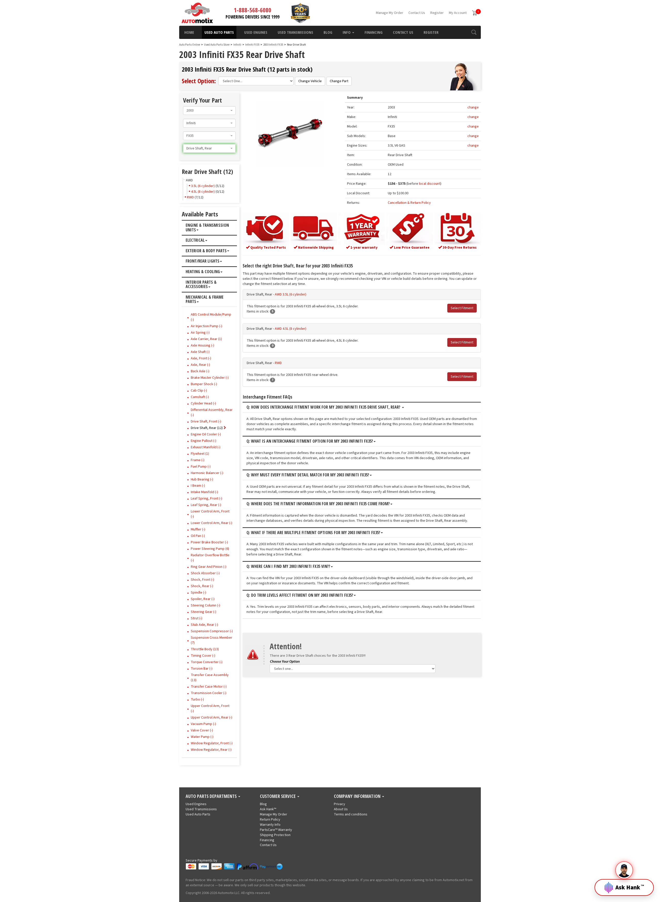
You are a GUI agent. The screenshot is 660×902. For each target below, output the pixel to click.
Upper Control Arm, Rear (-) (211, 717)
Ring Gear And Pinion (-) (208, 566)
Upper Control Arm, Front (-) (210, 708)
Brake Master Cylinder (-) (210, 377)
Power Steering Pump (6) (210, 548)
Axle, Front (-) (201, 358)
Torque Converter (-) (206, 662)
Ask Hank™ (268, 809)
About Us (341, 809)
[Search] (474, 32)
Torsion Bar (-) (201, 668)
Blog (328, 32)
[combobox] (209, 110)
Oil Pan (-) (198, 535)
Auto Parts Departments (212, 796)
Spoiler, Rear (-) (202, 599)
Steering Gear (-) (203, 611)
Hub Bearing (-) (202, 479)
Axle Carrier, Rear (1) (206, 339)
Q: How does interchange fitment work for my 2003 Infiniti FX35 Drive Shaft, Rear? (323, 407)
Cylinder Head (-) (203, 403)
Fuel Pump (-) (201, 466)
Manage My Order (389, 12)
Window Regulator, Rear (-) (211, 749)
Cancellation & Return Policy (409, 202)
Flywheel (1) (200, 453)
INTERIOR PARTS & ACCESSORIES (201, 284)
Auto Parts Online (189, 45)
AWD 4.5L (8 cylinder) (290, 328)
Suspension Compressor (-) (212, 631)
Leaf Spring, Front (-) (206, 498)
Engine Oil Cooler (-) (206, 434)
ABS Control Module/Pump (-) (211, 317)
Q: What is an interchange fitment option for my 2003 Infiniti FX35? (309, 441)
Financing (374, 32)
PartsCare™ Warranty (276, 829)
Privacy (339, 804)
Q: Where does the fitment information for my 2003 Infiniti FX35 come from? (318, 504)
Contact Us (416, 12)
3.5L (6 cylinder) (203, 186)
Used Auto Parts (219, 32)
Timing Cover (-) (203, 655)
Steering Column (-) (205, 605)
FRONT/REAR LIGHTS (202, 261)
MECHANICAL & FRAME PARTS (205, 299)
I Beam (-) (198, 485)
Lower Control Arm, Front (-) (210, 514)
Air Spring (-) (200, 332)
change (473, 107)
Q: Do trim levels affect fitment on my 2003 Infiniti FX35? (299, 595)
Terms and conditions (350, 814)
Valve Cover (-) (202, 730)
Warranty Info (270, 824)
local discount (429, 183)
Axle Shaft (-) (200, 352)
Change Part (339, 81)
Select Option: (199, 81)
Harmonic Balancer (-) (207, 473)
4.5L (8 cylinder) (203, 191)
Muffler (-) (198, 529)
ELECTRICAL (195, 240)
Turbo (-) (197, 699)
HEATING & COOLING (203, 271)
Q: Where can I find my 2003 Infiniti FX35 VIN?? (288, 566)
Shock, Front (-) (202, 579)
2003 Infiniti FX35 (273, 45)
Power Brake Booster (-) (209, 542)
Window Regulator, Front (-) (212, 743)
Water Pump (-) (202, 736)
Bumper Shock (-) (204, 384)
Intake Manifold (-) (204, 492)
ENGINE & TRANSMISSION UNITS (207, 227)
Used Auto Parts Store (216, 45)
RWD (278, 363)
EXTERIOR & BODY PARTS (206, 251)
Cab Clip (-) (199, 390)
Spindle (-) (198, 592)
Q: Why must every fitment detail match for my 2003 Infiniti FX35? (307, 475)
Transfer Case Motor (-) (209, 686)
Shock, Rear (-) (202, 586)
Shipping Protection (275, 835)
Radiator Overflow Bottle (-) (210, 558)
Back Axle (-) (200, 371)
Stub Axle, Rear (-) (204, 624)
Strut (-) (196, 618)
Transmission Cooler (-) (208, 693)
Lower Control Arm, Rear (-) (211, 523)
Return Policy (270, 819)
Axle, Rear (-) (200, 364)
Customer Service (278, 796)
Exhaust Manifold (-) (205, 447)
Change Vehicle (310, 81)
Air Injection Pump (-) (206, 326)
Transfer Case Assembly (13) (210, 677)
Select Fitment (462, 308)
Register (437, 12)
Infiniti (237, 45)
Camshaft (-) (200, 397)
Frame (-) (197, 460)
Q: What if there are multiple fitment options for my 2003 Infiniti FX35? (313, 532)
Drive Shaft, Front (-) (206, 421)
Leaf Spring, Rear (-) (206, 505)
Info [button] (347, 32)
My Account (458, 12)
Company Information (358, 796)
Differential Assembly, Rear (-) (212, 412)
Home (189, 32)
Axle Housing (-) (202, 345)
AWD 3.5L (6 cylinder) (290, 294)
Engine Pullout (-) (203, 440)
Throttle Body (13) (205, 649)
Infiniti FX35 (252, 45)
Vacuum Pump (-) (203, 724)
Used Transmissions (295, 32)
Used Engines (255, 32)
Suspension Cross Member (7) (211, 640)
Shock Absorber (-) (205, 573)
